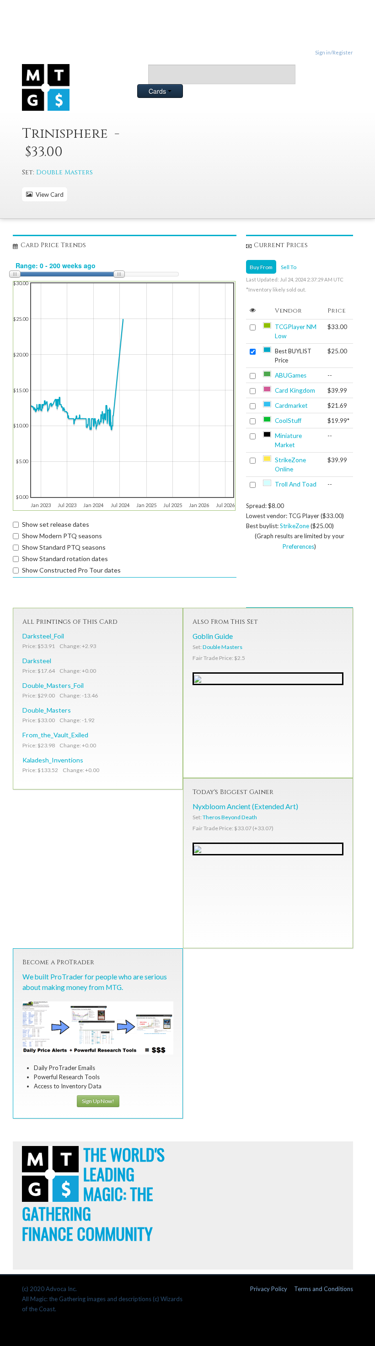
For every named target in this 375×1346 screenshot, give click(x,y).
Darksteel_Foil (43, 636)
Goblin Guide (213, 636)
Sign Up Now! (98, 1100)
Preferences (298, 546)
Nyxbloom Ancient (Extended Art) (245, 806)
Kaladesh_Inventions (52, 760)
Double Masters (64, 172)
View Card (48, 194)
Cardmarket (291, 405)
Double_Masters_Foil (53, 685)
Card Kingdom (295, 390)
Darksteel (36, 661)
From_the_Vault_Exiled (55, 735)
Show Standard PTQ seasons (64, 547)
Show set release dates (55, 524)
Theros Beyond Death (230, 817)
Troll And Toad (295, 484)
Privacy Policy (268, 1288)
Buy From (261, 267)
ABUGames (290, 375)
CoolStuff (288, 420)
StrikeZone (294, 526)
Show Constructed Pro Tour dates (71, 570)
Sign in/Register (334, 52)
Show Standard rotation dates (65, 558)
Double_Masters (46, 710)
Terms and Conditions (323, 1288)
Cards (158, 91)
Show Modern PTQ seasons (62, 536)
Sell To (288, 267)
